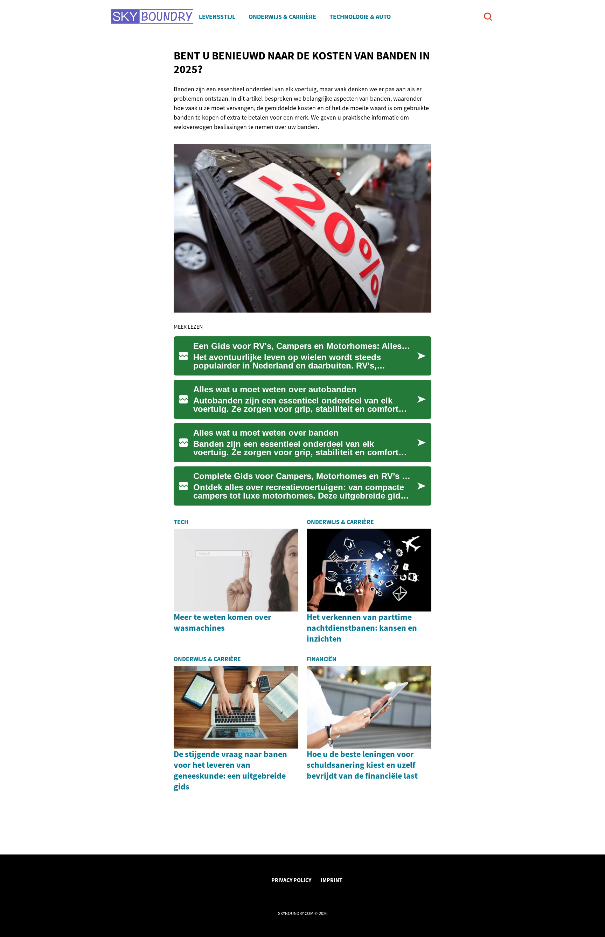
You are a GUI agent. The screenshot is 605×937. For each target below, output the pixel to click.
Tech (181, 522)
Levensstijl (217, 17)
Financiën (321, 659)
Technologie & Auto (360, 17)
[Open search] (488, 16)
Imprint (331, 880)
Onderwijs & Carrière (282, 17)
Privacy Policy (291, 880)
